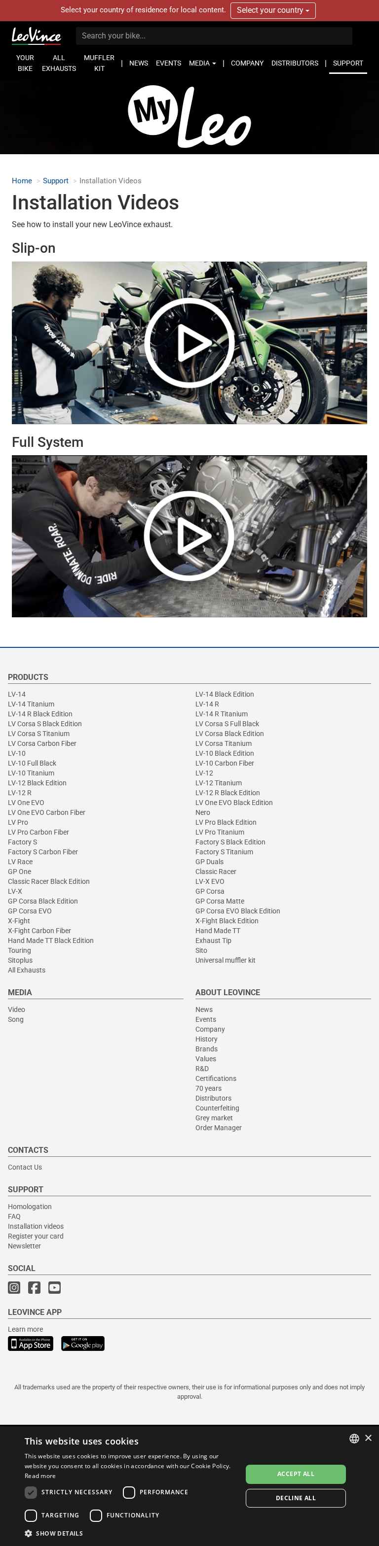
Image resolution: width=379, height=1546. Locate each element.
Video (16, 1009)
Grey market (214, 1118)
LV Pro (18, 822)
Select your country (271, 10)
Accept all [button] (295, 1474)
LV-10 (17, 753)
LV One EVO (26, 803)
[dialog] (189, 1486)
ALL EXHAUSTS (59, 63)
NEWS (138, 63)
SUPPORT (348, 63)
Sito (201, 950)
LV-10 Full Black (32, 763)
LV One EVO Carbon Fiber (46, 812)
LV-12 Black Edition (37, 783)
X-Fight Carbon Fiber (39, 931)
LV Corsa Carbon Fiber (42, 743)
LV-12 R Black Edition (227, 793)
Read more (40, 1476)
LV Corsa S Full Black (227, 724)
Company (210, 1029)
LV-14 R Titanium (221, 714)
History (206, 1039)
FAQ (14, 1216)
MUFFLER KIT (99, 63)
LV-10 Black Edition (224, 753)
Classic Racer (215, 871)
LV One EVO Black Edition (234, 803)
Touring (19, 950)
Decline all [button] (296, 1498)
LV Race (20, 862)
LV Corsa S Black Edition (45, 724)
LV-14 (17, 694)
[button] (130, 1533)
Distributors (213, 1098)
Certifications (215, 1078)
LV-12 (204, 773)
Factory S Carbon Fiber (43, 852)
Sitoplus (20, 960)
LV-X (15, 891)
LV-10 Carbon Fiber (224, 763)
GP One (19, 871)
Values (205, 1059)
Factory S (22, 842)
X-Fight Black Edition (227, 921)
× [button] (368, 1438)
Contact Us (25, 1167)
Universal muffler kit (225, 960)
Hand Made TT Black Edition (51, 940)
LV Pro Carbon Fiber (38, 832)
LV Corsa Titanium (223, 743)
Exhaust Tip (213, 940)
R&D (202, 1069)
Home (22, 181)
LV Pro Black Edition (226, 822)
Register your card (36, 1236)
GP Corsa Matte (219, 901)
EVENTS (168, 63)
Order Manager (218, 1128)
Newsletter (24, 1246)
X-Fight (19, 921)
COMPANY (247, 63)
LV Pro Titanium (219, 832)
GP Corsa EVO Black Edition (237, 911)
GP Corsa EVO (30, 911)
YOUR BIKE (25, 63)
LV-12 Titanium (218, 783)
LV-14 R (207, 704)
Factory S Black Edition (230, 842)
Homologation (30, 1206)
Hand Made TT (217, 931)
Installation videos (36, 1226)
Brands (206, 1049)
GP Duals (209, 862)
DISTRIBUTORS (294, 63)
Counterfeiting (217, 1108)
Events (205, 1019)
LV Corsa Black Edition (229, 734)
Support (56, 181)
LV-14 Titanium (31, 704)
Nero (202, 812)
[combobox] (354, 1439)
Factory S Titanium (224, 852)
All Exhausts (26, 970)
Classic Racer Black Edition (49, 881)
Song (16, 1019)
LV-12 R (20, 793)
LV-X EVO (210, 881)
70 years (208, 1088)
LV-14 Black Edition (224, 694)
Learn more (25, 1329)
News (204, 1009)
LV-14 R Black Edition (40, 714)
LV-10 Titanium (31, 773)
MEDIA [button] (200, 63)
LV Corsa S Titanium (39, 734)
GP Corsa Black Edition (43, 901)
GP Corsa (210, 891)
